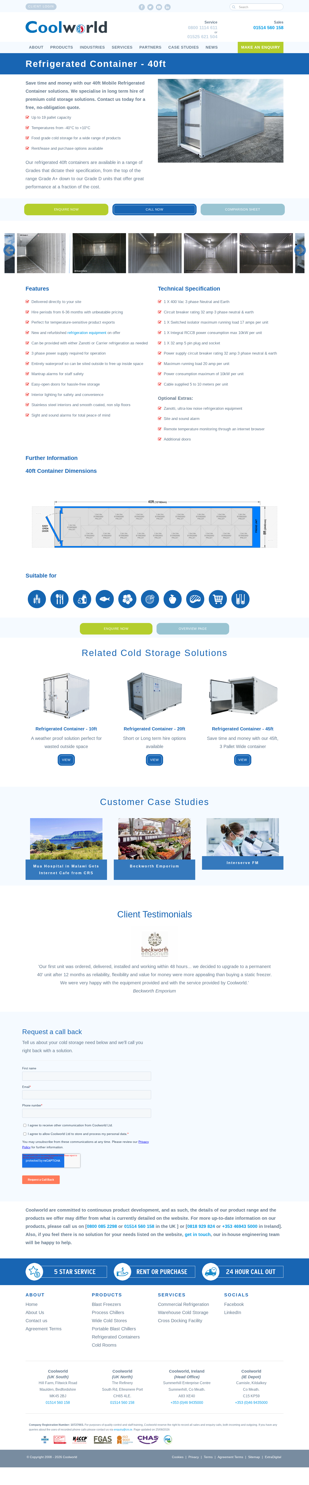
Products (61, 47)
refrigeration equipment (86, 333)
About (36, 47)
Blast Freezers (106, 1304)
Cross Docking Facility (180, 1320)
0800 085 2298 (102, 1226)
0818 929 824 (201, 1226)
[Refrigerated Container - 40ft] (43, 253)
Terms (208, 1457)
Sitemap (254, 1457)
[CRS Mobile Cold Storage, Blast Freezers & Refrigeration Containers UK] (66, 27)
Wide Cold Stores (109, 1320)
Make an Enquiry (260, 47)
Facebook (234, 1304)
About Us (35, 1312)
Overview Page (193, 628)
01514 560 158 (268, 27)
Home (32, 1304)
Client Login (41, 6)
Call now (154, 209)
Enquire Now (66, 209)
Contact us (36, 1320)
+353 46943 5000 (239, 1226)
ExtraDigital (273, 1457)
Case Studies (183, 47)
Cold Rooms (104, 1345)
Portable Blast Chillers (114, 1328)
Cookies (177, 1457)
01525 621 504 (202, 36)
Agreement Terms (44, 1328)
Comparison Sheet (242, 209)
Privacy (193, 1457)
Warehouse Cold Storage (183, 1312)
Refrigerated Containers (116, 1336)
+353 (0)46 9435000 (187, 1402)
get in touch (198, 1234)
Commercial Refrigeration (183, 1304)
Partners (150, 47)
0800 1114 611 (202, 27)
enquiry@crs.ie (123, 1429)
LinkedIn (232, 1312)
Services (122, 47)
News (212, 47)
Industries (92, 47)
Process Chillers (108, 1312)
